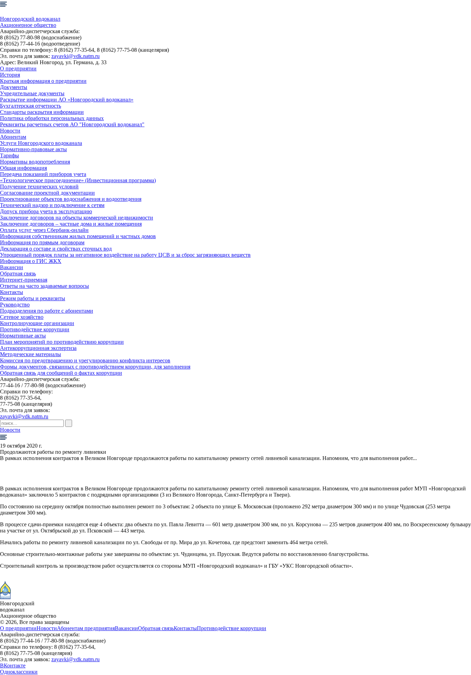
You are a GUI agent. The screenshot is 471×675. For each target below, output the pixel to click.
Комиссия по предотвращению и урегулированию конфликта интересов (85, 360)
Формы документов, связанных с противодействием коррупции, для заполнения (95, 367)
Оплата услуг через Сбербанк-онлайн (44, 230)
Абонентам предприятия (86, 628)
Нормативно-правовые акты (33, 149)
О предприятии (18, 68)
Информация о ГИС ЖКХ (30, 261)
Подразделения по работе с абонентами (46, 311)
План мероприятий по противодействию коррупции (62, 342)
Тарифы (9, 155)
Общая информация (23, 168)
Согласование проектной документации (47, 193)
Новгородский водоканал (30, 19)
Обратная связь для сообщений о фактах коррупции (61, 373)
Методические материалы (30, 354)
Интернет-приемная (23, 280)
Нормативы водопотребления (35, 162)
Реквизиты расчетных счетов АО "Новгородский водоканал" (72, 124)
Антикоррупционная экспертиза (38, 348)
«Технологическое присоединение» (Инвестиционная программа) (78, 180)
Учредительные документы (32, 93)
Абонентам (13, 137)
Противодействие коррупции (34, 329)
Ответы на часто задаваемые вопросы (44, 286)
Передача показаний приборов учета (43, 174)
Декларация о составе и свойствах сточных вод (56, 249)
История (10, 75)
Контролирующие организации (37, 323)
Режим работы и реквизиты (32, 298)
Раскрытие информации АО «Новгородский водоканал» (66, 99)
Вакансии (11, 267)
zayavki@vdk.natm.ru (75, 56)
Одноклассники (19, 672)
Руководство (15, 304)
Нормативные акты (23, 336)
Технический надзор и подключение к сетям (52, 205)
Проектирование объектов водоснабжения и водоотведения (70, 199)
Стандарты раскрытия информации (42, 112)
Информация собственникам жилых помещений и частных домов (78, 236)
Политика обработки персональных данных (52, 118)
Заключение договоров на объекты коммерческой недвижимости (76, 218)
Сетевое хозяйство (21, 317)
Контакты (11, 292)
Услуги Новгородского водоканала (41, 143)
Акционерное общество (28, 25)
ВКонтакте (13, 665)
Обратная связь (18, 273)
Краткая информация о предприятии (43, 81)
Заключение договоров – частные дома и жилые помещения (71, 224)
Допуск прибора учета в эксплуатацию (46, 211)
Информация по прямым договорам (42, 242)
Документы (13, 87)
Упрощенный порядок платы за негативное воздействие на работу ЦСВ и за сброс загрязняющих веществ (125, 255)
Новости (10, 131)
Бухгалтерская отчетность (30, 106)
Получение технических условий (39, 186)
